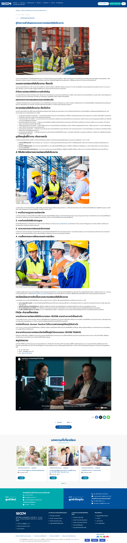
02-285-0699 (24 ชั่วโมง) (101, 494)
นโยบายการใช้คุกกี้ (54, 536)
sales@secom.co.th (30, 497)
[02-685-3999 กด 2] (92, 501)
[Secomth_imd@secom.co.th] (92, 503)
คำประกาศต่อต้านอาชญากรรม (23, 536)
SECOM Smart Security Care (23, 468)
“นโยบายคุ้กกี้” (73, 539)
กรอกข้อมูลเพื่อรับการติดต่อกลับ (33, 500)
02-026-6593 (29, 495)
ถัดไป (68, 422)
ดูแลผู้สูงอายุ (34, 468)
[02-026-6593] (23, 495)
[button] (96, 417)
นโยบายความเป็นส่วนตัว (40, 536)
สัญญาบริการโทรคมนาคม (68, 536)
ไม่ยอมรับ (95, 540)
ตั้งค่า (87, 540)
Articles (18, 10)
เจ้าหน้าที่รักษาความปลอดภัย (41, 294)
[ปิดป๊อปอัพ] (107, 540)
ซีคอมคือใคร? (98, 513)
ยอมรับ (102, 540)
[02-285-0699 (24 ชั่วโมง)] (92, 494)
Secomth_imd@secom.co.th (102, 503)
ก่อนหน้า (59, 422)
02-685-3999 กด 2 (99, 501)
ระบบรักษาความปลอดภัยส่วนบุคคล (57, 513)
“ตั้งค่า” (48, 541)
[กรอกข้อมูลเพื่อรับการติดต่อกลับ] (23, 500)
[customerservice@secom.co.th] (92, 496)
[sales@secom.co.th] (23, 497)
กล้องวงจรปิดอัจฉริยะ (62, 224)
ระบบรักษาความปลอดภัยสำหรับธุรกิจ (80, 513)
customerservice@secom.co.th (102, 496)
